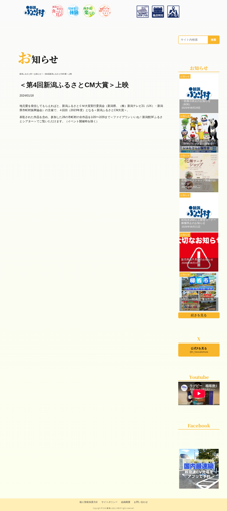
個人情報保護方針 (88, 502)
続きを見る (199, 315)
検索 (213, 39)
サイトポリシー (109, 502)
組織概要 (125, 502)
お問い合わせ (141, 502)
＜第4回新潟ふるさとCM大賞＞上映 (74, 85)
